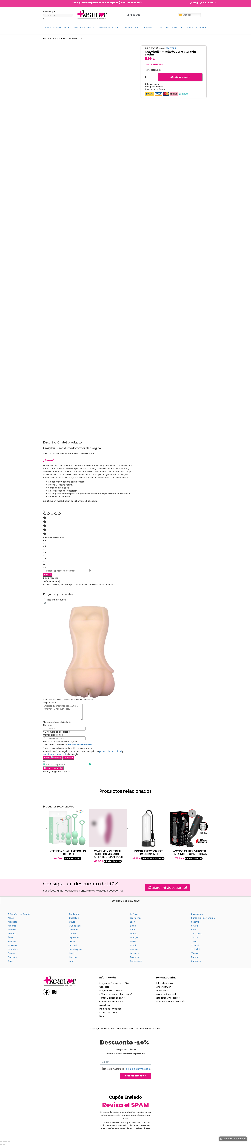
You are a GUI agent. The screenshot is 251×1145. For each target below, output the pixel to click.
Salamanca (197, 914)
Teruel (194, 937)
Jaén (71, 961)
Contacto (104, 986)
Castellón (74, 917)
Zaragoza (196, 961)
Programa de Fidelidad (110, 990)
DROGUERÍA (130, 27)
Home (46, 38)
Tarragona (196, 933)
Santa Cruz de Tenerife (203, 917)
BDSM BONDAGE (107, 27)
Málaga (134, 937)
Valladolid (196, 949)
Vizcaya (195, 953)
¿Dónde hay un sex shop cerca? (115, 994)
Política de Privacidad (79, 744)
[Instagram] (54, 992)
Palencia (134, 957)
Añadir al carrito (180, 77)
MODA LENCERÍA (82, 27)
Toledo (194, 941)
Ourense (134, 953)
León (132, 921)
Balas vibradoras (164, 983)
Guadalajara (75, 949)
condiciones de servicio (55, 754)
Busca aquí (49, 11)
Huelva (72, 953)
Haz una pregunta (53, 768)
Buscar (47, 574)
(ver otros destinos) (130, 2)
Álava (11, 917)
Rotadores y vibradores (168, 997)
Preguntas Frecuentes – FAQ (114, 983)
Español (186, 14)
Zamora (195, 957)
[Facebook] (46, 992)
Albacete (12, 921)
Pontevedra (136, 961)
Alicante (12, 925)
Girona (72, 941)
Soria (193, 929)
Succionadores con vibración (170, 1001)
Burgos (11, 953)
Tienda (55, 38)
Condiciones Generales (111, 1001)
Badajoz (12, 941)
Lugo (132, 929)
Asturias (12, 933)
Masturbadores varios (167, 994)
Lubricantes (162, 990)
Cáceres (12, 957)
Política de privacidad (137, 1068)
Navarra (134, 949)
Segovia (195, 921)
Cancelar (68, 757)
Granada (73, 945)
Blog (101, 1016)
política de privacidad (110, 751)
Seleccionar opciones (152, 858)
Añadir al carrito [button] (72, 858)
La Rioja (134, 914)
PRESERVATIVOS (195, 27)
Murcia (133, 945)
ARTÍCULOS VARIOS (169, 27)
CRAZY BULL (171, 48)
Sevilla (194, 925)
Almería (12, 929)
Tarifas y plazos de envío (112, 997)
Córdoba (73, 929)
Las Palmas (135, 917)
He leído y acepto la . (127, 1069)
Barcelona (13, 949)
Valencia (195, 945)
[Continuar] (44, 761)
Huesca (73, 957)
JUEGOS (148, 27)
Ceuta (72, 921)
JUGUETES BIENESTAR (56, 27)
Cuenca (73, 933)
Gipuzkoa (74, 937)
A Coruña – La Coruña (19, 914)
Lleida (133, 925)
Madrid (133, 933)
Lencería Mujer (163, 986)
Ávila (10, 937)
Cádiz (10, 961)
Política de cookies (109, 1012)
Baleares (12, 945)
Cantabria (74, 914)
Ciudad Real (75, 925)
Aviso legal (104, 1005)
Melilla (133, 941)
